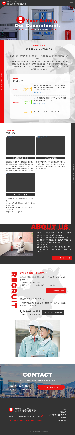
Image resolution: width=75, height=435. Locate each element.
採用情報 (56, 290)
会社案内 (63, 418)
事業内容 (63, 412)
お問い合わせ (61, 421)
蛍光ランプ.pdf (38, 92)
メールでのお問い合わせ (54, 313)
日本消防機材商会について (57, 415)
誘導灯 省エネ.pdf (39, 103)
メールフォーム (52, 387)
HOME (64, 409)
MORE (62, 258)
